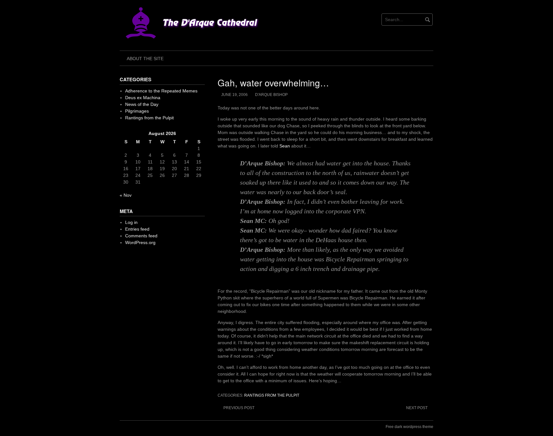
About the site (145, 58)
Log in (131, 222)
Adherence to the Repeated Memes (161, 90)
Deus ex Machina (142, 97)
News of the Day (141, 104)
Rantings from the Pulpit (271, 395)
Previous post (238, 408)
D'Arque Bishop (271, 94)
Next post (417, 408)
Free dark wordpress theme (409, 426)
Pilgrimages (137, 111)
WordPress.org (140, 242)
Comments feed (141, 235)
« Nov (126, 195)
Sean (284, 145)
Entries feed (137, 229)
